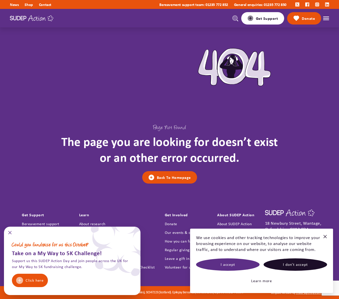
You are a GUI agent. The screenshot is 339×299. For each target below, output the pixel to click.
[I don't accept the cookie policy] (325, 238)
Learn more (261, 280)
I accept (228, 264)
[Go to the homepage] (31, 18)
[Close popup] (10, 234)
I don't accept (295, 264)
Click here (35, 280)
